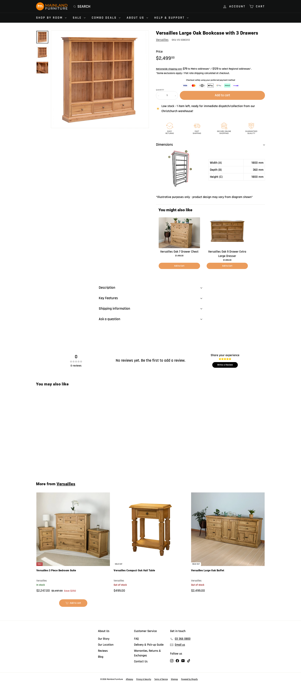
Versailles (162, 40)
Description (107, 287)
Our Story (103, 639)
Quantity (160, 90)
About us (136, 18)
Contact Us (141, 661)
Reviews (103, 651)
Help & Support (170, 18)
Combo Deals (105, 18)
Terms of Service (161, 679)
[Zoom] (100, 79)
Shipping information (114, 308)
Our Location (106, 645)
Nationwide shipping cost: (169, 69)
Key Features (108, 298)
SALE (78, 18)
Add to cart (55, 465)
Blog (100, 657)
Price (159, 51)
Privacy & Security (143, 679)
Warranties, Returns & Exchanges (147, 653)
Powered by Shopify (189, 679)
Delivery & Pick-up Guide (149, 645)
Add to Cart (179, 265)
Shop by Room (50, 18)
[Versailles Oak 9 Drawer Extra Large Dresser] (227, 232)
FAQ (136, 639)
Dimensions (164, 144)
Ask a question (109, 319)
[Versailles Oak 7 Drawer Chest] (179, 232)
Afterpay (129, 679)
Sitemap (174, 679)
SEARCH (83, 6)
